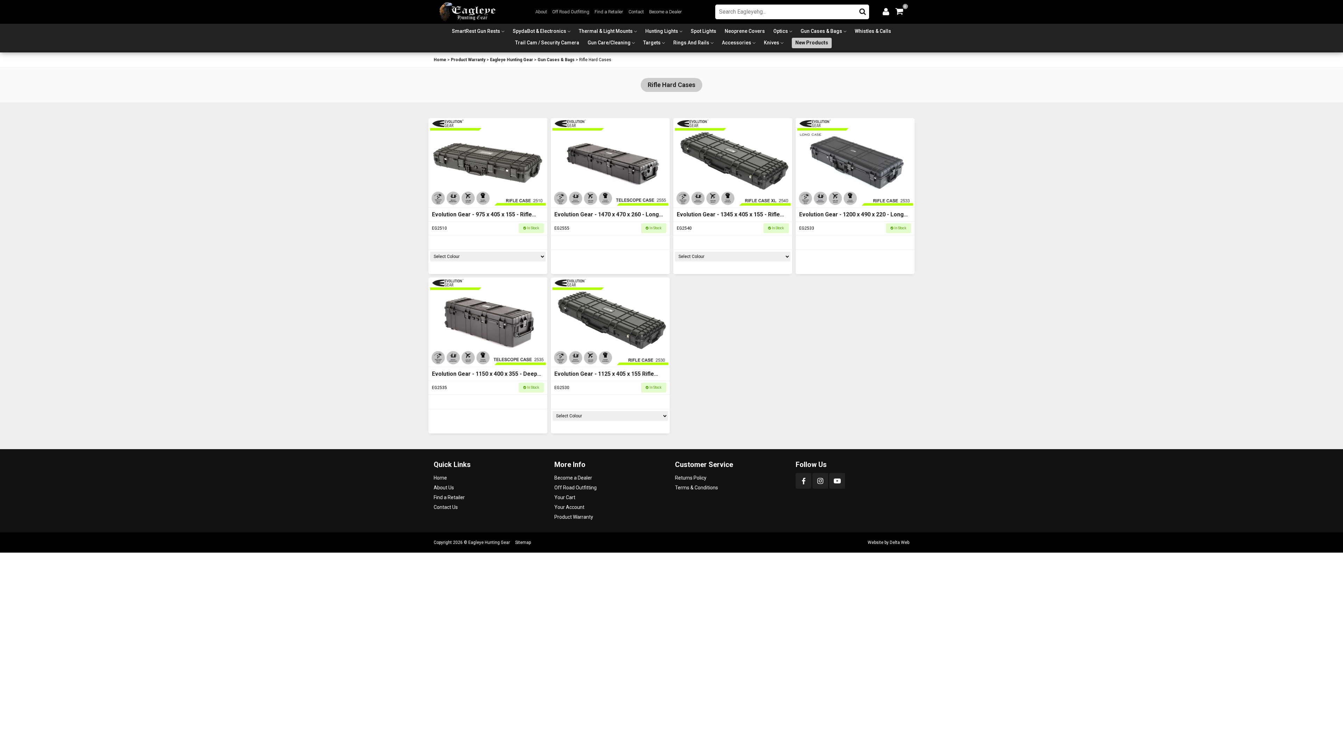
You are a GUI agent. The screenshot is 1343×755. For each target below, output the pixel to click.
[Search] (862, 10)
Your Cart (564, 497)
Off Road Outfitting (570, 11)
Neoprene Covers (745, 31)
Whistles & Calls (873, 31)
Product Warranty (468, 59)
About (541, 11)
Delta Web (899, 542)
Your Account (569, 507)
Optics (780, 31)
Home (440, 59)
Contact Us (446, 507)
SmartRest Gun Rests (476, 31)
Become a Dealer (665, 11)
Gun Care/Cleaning (609, 42)
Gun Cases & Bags (821, 31)
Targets (652, 42)
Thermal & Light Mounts (606, 31)
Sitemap (523, 542)
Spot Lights (703, 31)
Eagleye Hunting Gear (511, 59)
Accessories (736, 42)
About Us (444, 487)
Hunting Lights (661, 31)
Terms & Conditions (696, 487)
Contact (636, 11)
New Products (811, 42)
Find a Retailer (609, 11)
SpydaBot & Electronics (539, 31)
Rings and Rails (691, 42)
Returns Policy (690, 478)
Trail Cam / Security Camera (547, 42)
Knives (771, 42)
